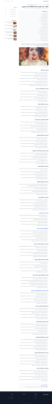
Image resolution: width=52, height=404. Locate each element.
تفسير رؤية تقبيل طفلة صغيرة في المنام (43, 33)
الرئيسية (12, 1)
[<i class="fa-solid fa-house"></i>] (47, 4)
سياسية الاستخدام (11, 398)
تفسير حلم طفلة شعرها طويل (44, 37)
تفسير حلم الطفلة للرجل (45, 24)
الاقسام (8, 1)
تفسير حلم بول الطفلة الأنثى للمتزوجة (43, 20)
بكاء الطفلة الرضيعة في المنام (44, 34)
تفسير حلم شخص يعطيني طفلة (44, 30)
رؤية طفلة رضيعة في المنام (44, 27)
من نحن (5, 1)
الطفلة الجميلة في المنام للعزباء (44, 17)
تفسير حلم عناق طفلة (43, 213)
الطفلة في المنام (43, 72)
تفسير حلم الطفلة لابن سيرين (44, 14)
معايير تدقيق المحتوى (10, 397)
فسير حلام (45, 1)
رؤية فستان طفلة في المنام (44, 40)
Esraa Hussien (46, 8)
